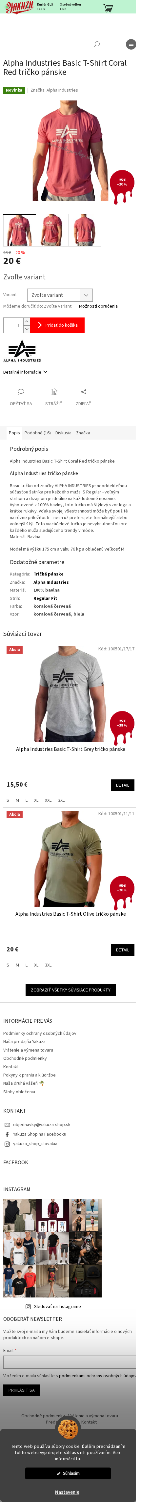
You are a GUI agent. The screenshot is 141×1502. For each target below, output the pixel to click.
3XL (61, 800)
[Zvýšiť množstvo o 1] (26, 321)
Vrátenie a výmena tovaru (28, 1050)
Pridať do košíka (62, 325)
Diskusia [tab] (63, 433)
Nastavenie (67, 1492)
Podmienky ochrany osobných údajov (39, 1033)
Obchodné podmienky (25, 1058)
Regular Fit (45, 598)
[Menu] (131, 44)
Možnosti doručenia (98, 306)
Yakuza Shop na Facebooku (39, 1134)
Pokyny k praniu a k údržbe (29, 1075)
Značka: (54, 90)
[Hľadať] (96, 44)
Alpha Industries (51, 582)
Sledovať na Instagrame (57, 1306)
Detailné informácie (22, 372)
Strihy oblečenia (19, 1092)
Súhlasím (71, 1473)
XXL (48, 800)
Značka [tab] (83, 433)
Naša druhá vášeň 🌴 (23, 1083)
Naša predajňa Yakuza (24, 1041)
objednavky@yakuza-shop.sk (41, 1124)
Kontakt (11, 1067)
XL (36, 800)
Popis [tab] (14, 433)
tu (78, 1459)
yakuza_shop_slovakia (35, 1144)
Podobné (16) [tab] (38, 433)
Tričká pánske (48, 574)
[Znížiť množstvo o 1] (26, 329)
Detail (122, 785)
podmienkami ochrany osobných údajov (98, 1376)
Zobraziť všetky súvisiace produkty (71, 990)
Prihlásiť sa (22, 1390)
